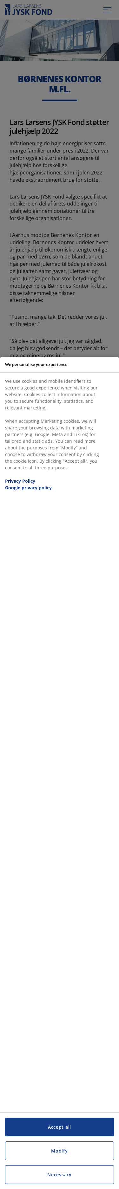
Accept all (59, 1127)
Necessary (59, 1175)
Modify (59, 1151)
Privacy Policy (20, 481)
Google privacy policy (28, 488)
